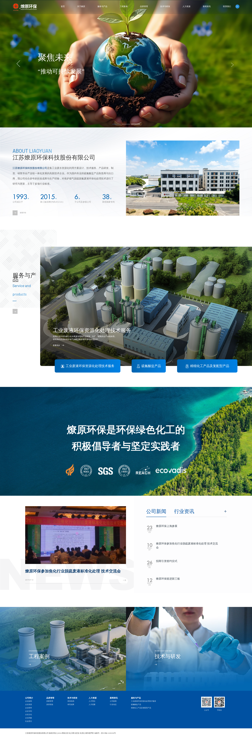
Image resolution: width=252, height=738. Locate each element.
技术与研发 (165, 6)
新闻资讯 (207, 6)
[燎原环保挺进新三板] (75, 535)
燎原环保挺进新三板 (43, 571)
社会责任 (28, 721)
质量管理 (49, 701)
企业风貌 (28, 718)
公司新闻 (113, 701)
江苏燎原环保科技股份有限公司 (30, 168)
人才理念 (92, 701)
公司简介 (29, 698)
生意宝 (76, 733)
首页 (63, 6)
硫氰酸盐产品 (136, 704)
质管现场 (49, 704)
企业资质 (28, 704)
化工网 (71, 733)
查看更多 (56, 345)
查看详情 (23, 213)
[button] (18, 63)
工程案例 (124, 6)
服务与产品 (102, 6)
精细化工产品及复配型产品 (141, 708)
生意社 (82, 733)
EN (237, 6)
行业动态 (113, 704)
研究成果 (71, 704)
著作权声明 (89, 733)
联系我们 (227, 6)
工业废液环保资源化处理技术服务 (143, 701)
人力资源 (186, 6)
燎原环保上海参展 (166, 526)
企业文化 (28, 714)
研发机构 (71, 701)
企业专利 (28, 711)
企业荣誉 (28, 708)
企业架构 (28, 701)
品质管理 (144, 6)
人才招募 (92, 704)
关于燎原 (81, 6)
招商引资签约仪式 (166, 561)
